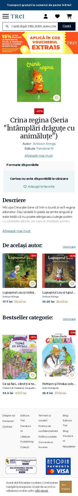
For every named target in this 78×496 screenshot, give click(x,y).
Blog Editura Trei (67, 420)
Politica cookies (47, 436)
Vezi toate (69, 246)
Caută (67, 26)
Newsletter (69, 446)
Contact (7, 426)
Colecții (24, 447)
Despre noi (8, 415)
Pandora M (45, 148)
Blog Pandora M (68, 435)
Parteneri (8, 421)
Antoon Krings (44, 144)
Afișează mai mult (39, 156)
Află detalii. (41, 490)
